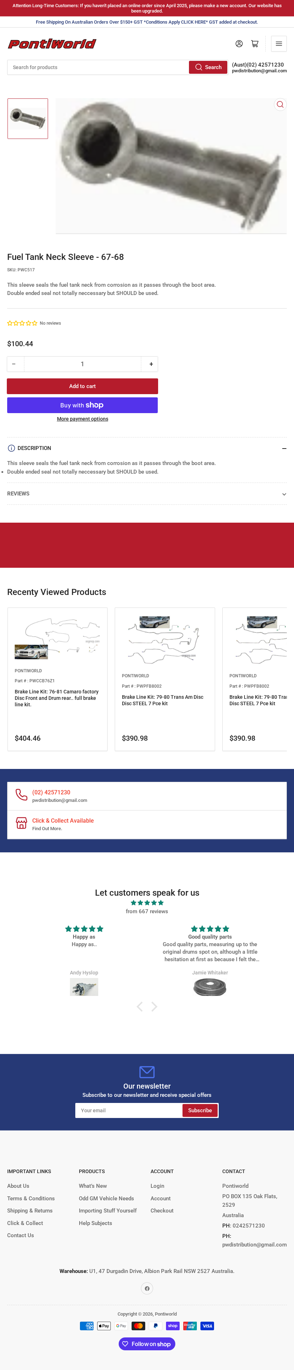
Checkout (162, 1210)
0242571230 (248, 1226)
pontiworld (28, 670)
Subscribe (200, 1110)
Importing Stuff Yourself (108, 1210)
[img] (147, 903)
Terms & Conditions (31, 1198)
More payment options (82, 419)
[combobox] (117, 67)
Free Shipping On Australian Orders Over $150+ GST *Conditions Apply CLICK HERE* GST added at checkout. (147, 22)
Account (161, 1198)
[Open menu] (279, 44)
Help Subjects (95, 1223)
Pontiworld (166, 1314)
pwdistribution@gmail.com (259, 70)
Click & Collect (25, 1223)
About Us (18, 1186)
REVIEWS (18, 493)
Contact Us (20, 1235)
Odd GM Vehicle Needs (106, 1198)
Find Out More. (47, 828)
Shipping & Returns (30, 1210)
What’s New (93, 1186)
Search (213, 67)
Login (157, 1186)
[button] (22, 323)
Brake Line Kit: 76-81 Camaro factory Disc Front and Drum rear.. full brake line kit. (57, 698)
